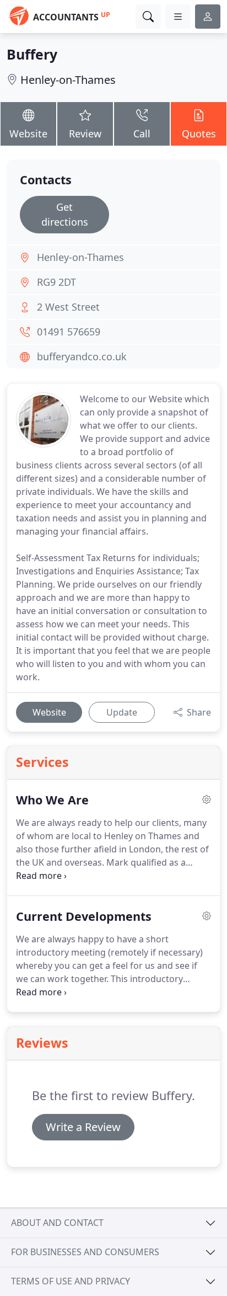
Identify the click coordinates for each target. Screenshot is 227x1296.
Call (141, 133)
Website (28, 133)
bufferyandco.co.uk (82, 356)
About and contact (57, 1223)
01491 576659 (68, 331)
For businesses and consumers (85, 1252)
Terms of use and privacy (70, 1281)
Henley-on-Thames (68, 79)
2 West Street (68, 306)
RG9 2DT (56, 282)
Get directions (64, 214)
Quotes (199, 133)
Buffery (32, 54)
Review (85, 133)
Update (121, 712)
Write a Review (83, 1126)
